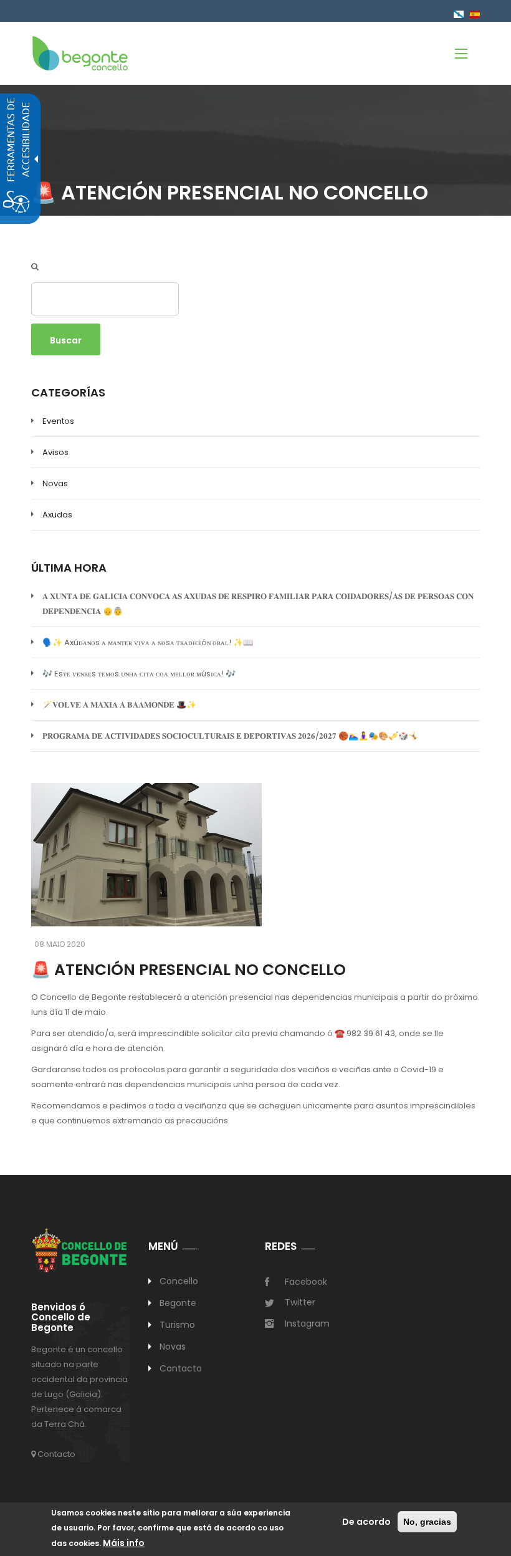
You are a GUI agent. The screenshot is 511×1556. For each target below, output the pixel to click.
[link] (80, 53)
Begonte (178, 1303)
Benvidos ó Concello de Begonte (60, 1317)
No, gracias (427, 1522)
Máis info (124, 1543)
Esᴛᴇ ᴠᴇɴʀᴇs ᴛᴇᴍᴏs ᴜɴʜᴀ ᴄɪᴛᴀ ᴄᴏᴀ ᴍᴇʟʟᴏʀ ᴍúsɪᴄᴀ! (139, 674)
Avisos (55, 452)
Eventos (58, 421)
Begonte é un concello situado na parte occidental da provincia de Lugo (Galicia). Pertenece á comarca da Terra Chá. (79, 1386)
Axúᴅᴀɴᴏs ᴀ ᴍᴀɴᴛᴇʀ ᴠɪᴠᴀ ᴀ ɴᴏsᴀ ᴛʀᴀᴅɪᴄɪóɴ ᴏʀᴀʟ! (147, 642)
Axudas (57, 515)
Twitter (300, 1302)
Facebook (306, 1281)
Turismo (178, 1324)
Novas (55, 483)
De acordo (366, 1521)
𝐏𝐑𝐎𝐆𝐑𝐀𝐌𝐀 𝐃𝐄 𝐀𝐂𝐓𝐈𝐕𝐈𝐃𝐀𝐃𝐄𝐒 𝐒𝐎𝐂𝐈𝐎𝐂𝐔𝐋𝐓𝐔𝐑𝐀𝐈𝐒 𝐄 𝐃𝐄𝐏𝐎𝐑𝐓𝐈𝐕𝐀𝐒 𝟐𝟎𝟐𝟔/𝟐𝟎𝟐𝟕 (230, 736)
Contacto (55, 1454)
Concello (179, 1281)
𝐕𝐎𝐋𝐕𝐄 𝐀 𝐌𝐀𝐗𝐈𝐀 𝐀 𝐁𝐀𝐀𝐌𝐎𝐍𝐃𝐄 (119, 705)
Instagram (307, 1323)
